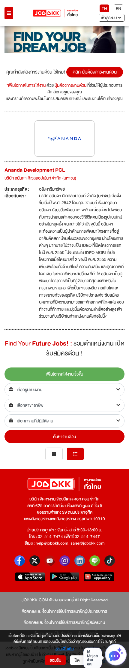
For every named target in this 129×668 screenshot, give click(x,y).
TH (104, 8)
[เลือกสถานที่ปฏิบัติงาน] (64, 421)
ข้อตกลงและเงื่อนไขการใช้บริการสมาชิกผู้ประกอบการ (64, 611)
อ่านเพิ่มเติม (65, 649)
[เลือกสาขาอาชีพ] (64, 405)
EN (118, 8)
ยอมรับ (55, 660)
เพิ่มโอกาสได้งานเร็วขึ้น (64, 374)
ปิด (77, 660)
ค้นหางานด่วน (64, 436)
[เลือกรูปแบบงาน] (64, 389)
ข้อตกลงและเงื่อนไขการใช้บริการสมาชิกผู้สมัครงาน (64, 622)
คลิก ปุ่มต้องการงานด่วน (95, 72)
